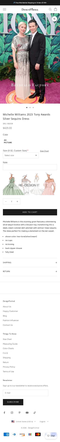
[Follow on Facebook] (4, 412)
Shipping (7, 358)
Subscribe (13, 402)
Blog (5, 316)
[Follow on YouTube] (27, 412)
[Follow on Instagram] (11, 412)
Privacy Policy (9, 367)
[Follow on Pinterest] (19, 412)
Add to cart (30, 212)
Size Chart (44, 151)
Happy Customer (10, 311)
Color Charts (8, 348)
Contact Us (8, 325)
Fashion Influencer (11, 320)
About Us (7, 307)
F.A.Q (5, 353)
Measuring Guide (10, 344)
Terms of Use (8, 371)
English (42, 421)
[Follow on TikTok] (34, 412)
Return (6, 362)
